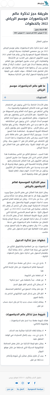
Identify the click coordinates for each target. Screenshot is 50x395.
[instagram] (23, 383)
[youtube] (17, 383)
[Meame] (42, 3)
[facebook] (35, 383)
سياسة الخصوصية (35, 389)
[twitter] (29, 383)
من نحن (10, 389)
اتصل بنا (20, 389)
